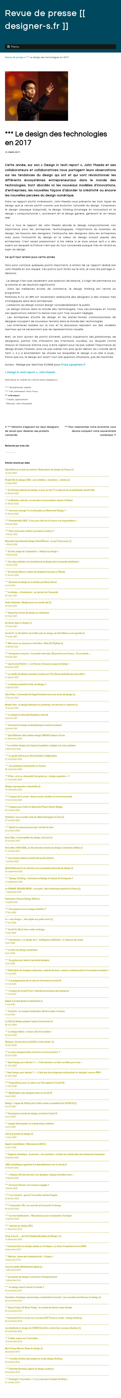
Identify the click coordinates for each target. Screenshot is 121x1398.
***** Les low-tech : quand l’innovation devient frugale (31, 1194)
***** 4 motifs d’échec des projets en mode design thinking (33, 1358)
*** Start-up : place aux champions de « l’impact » (29, 1256)
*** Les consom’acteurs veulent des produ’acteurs (29, 857)
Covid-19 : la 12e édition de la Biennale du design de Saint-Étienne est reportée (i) (45, 633)
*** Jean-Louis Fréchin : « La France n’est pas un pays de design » (37, 663)
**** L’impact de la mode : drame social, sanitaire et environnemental (38, 796)
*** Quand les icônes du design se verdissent (27, 612)
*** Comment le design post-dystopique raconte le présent (33, 724)
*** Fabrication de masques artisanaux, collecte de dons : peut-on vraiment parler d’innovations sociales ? (57, 970)
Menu (15, 46)
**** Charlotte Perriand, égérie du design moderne (29, 1368)
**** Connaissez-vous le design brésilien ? (25, 908)
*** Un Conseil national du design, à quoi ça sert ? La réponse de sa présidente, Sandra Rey (50, 489)
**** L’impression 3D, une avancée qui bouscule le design (33, 1205)
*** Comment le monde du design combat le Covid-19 (31, 1113)
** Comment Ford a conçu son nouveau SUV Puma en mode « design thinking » (44, 1317)
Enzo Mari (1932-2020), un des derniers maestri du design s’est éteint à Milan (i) (44, 847)
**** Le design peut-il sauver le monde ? (24, 1287)
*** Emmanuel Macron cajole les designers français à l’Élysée (35, 571)
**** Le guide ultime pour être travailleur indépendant (31, 755)
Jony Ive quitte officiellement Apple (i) (23, 1266)
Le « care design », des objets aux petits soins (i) (29, 919)
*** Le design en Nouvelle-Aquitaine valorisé (26, 714)
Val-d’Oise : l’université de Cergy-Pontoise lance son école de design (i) (40, 694)
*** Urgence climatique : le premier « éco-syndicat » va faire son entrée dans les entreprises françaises (55, 1154)
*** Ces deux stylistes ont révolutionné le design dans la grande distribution (42, 561)
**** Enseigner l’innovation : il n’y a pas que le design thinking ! (36, 1378)
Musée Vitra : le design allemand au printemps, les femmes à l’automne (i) (41, 704)
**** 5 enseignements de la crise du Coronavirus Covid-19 (33, 980)
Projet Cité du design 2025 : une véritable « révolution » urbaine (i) (37, 479)
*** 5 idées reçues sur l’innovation (21, 1338)
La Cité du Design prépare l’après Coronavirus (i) (29, 1021)
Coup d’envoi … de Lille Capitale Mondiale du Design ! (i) (33, 1235)
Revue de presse (14, 57)
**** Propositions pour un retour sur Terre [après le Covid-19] (34, 1082)
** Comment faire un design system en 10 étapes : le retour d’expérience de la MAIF (45, 1246)
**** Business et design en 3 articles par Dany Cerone (31, 581)
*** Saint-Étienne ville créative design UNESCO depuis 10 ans (35, 735)
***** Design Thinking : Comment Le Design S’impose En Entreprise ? (39, 878)
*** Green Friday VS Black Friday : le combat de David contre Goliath (38, 1307)
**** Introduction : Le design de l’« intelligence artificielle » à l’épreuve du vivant (44, 939)
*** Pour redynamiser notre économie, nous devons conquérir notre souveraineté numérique (90, 431)
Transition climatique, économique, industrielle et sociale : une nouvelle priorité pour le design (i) (53, 1297)
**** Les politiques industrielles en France (25, 765)
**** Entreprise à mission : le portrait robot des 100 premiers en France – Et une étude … (48, 653)
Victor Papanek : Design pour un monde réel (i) (28, 602)
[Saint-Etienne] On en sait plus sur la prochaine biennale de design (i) (39, 867)
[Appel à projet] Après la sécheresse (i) (24, 1000)
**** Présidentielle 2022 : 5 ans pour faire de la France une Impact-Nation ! (41, 520)
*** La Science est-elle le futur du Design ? (25, 684)
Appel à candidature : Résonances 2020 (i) (25, 1143)
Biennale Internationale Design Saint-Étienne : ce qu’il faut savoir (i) (38, 540)
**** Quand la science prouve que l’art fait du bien (29, 827)
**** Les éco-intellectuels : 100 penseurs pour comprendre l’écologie (38, 1215)
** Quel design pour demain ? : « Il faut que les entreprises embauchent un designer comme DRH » (53, 1072)
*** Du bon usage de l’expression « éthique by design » (32, 551)
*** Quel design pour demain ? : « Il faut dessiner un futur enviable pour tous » (43, 1062)
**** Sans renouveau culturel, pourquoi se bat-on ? (29, 530)
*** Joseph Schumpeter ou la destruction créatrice (29, 1123)
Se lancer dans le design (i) (18, 622)
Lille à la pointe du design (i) (19, 1133)
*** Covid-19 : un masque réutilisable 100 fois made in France (35, 1011)
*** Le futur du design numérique (21, 949)
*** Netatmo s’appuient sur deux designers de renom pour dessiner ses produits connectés (32, 431)
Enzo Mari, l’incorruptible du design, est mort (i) (28, 837)
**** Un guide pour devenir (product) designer (27, 960)
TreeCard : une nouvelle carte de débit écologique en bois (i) (34, 816)
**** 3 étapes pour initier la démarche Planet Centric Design (34, 806)
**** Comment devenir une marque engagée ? (27, 1184)
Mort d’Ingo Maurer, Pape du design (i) (24, 1348)
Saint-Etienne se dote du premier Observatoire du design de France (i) (39, 469)
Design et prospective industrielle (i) (22, 786)
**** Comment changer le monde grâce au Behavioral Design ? (35, 510)
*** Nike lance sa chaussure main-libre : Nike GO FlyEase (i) (34, 643)
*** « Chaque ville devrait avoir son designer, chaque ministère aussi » (39, 1174)
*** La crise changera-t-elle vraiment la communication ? (32, 1051)
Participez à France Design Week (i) (22, 898)
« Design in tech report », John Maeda (30, 372)
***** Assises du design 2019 (19, 1225)
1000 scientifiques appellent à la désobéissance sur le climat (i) (36, 1164)
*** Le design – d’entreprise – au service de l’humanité (31, 592)
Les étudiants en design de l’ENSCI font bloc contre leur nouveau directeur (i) (43, 1327)
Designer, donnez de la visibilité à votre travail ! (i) (29, 1041)
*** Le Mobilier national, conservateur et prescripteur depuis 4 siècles (39, 500)
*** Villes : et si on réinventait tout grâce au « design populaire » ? (37, 776)
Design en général (19, 411)
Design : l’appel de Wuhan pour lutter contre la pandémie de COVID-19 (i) (40, 1103)
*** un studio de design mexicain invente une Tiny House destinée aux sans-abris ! (45, 673)
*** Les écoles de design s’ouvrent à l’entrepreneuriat (31, 1276)
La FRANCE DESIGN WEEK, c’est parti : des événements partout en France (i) (43, 888)
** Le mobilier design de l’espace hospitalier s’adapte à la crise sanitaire (40, 745)
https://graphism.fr (73, 364)
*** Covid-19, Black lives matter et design (25, 929)
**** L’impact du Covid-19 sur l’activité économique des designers (37, 990)
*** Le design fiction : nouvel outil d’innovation (28, 1031)
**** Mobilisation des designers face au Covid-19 (28, 1092)
